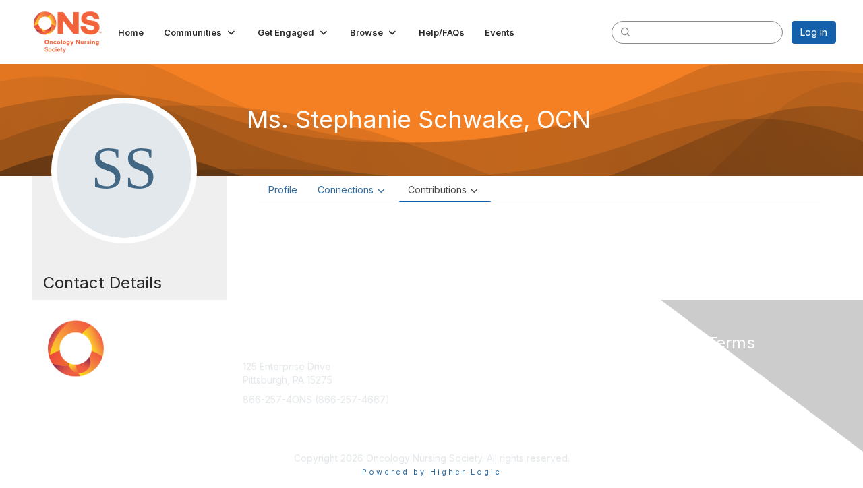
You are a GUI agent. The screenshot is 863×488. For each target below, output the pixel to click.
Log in (813, 32)
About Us (652, 366)
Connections (346, 189)
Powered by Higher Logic (432, 472)
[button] (200, 32)
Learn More (462, 392)
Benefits (455, 380)
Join (446, 366)
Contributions (437, 189)
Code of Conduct (670, 380)
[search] (626, 31)
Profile (282, 189)
